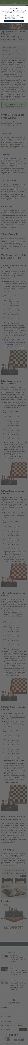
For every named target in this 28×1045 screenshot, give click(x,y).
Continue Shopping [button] (14, 20)
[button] (26, 7)
